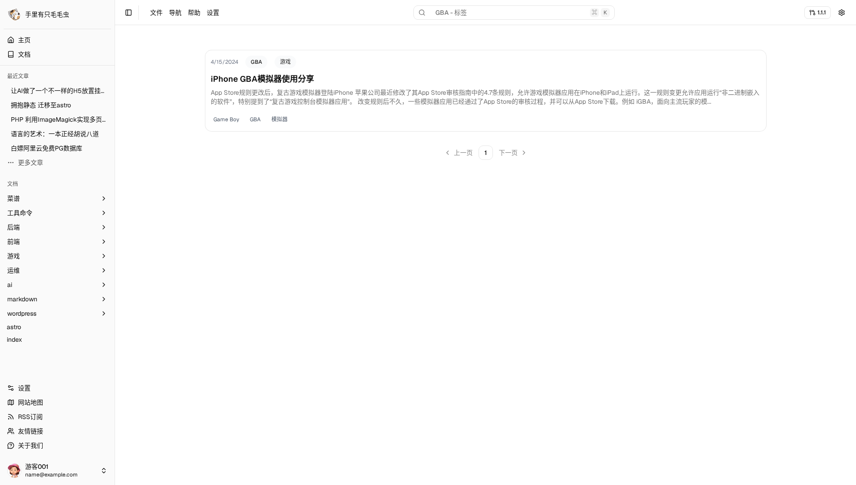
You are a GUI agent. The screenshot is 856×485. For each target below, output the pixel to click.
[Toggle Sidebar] (114, 242)
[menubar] (184, 12)
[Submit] (841, 12)
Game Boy (226, 119)
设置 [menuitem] (213, 13)
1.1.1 (821, 12)
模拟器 (279, 119)
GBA (256, 62)
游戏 (285, 62)
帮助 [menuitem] (194, 13)
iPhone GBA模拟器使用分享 (262, 79)
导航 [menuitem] (175, 13)
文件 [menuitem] (156, 13)
